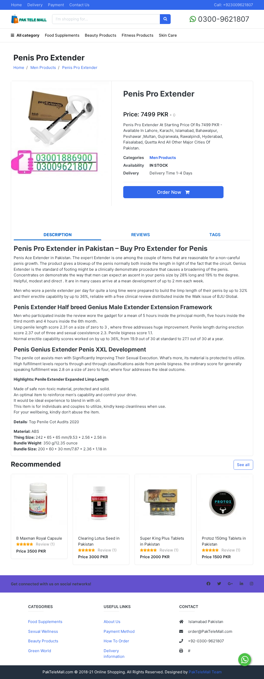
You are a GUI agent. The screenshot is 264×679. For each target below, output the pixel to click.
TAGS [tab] (214, 234)
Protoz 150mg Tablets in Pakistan (224, 541)
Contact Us (79, 4)
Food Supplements (62, 35)
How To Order (116, 640)
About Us (112, 621)
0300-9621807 (222, 19)
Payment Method (119, 631)
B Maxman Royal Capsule (39, 538)
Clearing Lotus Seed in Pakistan (99, 541)
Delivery (35, 4)
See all (243, 464)
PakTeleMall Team (205, 671)
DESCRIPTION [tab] (58, 234)
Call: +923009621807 (233, 4)
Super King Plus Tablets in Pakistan (162, 541)
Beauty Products (100, 35)
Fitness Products (137, 35)
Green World (39, 650)
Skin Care (168, 35)
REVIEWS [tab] (140, 234)
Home (16, 4)
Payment (56, 4)
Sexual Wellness (43, 631)
